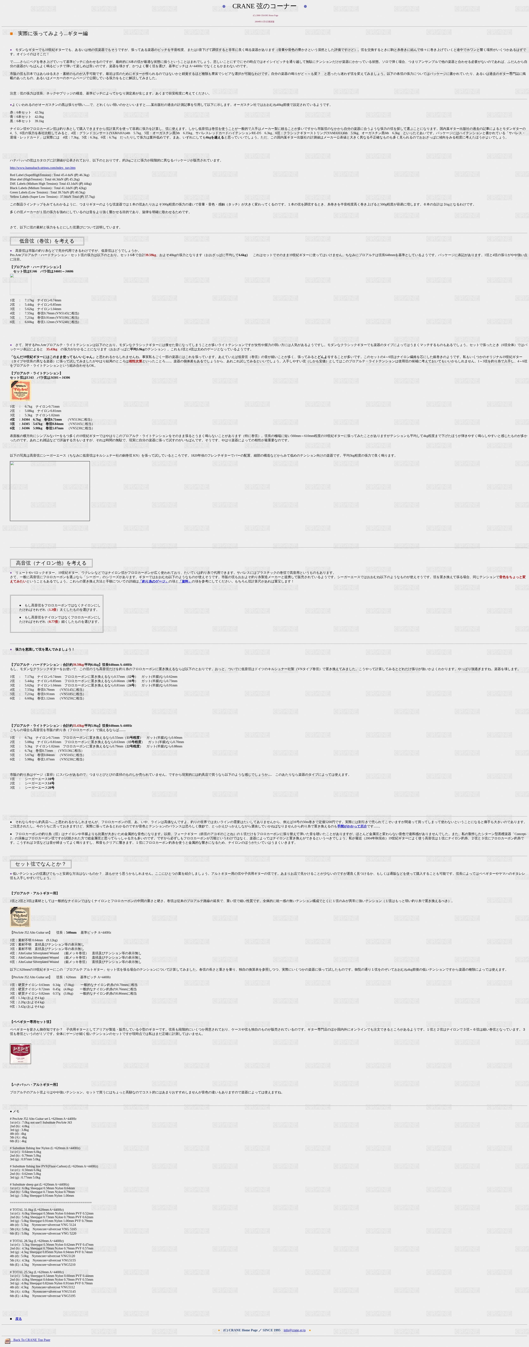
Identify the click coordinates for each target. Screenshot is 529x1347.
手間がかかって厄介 (352, 826)
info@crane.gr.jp (295, 1330)
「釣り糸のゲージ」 (154, 581)
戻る (18, 1319)
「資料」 (185, 581)
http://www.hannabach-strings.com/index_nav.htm (42, 167)
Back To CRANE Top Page (30, 1340)
